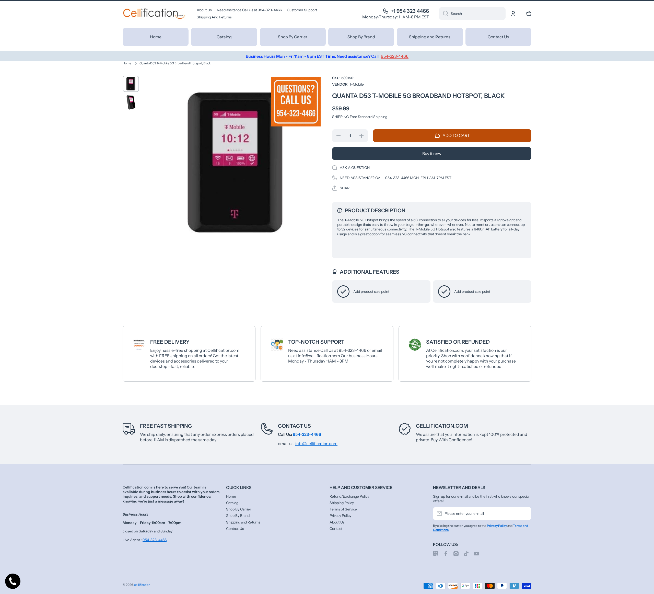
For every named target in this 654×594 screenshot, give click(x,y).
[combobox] (472, 13)
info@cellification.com (316, 443)
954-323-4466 (155, 540)
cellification (142, 585)
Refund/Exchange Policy (349, 496)
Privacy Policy (340, 515)
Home (127, 63)
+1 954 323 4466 (410, 11)
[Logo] (154, 13)
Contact (336, 528)
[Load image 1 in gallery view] (131, 84)
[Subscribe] (525, 513)
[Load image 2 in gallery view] (131, 103)
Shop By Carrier (238, 509)
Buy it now (431, 153)
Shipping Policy (342, 502)
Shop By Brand (238, 515)
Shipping (340, 116)
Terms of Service (343, 509)
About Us (337, 522)
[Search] (443, 13)
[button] (528, 13)
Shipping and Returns (243, 522)
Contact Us (294, 426)
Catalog (232, 502)
